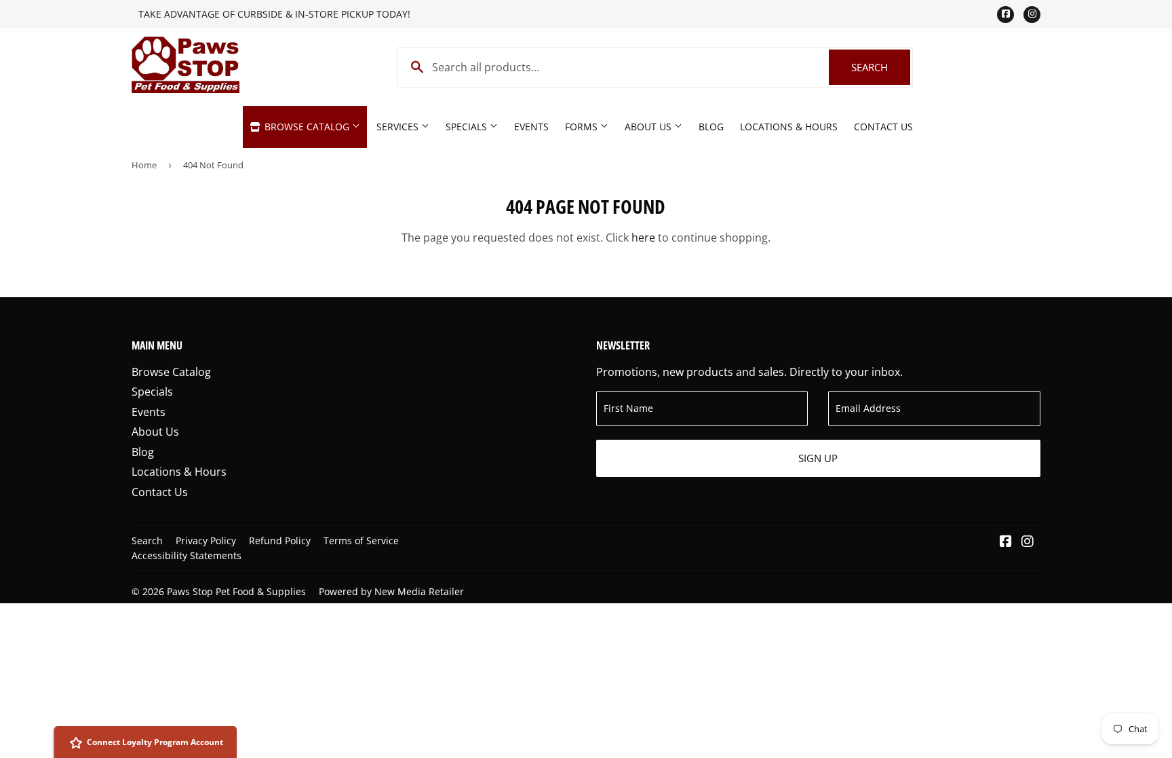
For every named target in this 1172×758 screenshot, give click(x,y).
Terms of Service (361, 540)
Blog (711, 126)
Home (144, 165)
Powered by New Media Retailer (391, 591)
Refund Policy (280, 540)
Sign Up (818, 458)
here (643, 237)
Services (398, 126)
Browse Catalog (307, 126)
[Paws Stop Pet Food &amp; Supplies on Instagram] (1027, 542)
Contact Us (883, 126)
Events (531, 126)
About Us (649, 126)
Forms (582, 126)
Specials (468, 126)
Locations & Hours (789, 126)
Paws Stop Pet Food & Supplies (236, 591)
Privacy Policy (206, 540)
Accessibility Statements (186, 555)
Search (880, 67)
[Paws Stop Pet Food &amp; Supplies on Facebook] (1006, 542)
